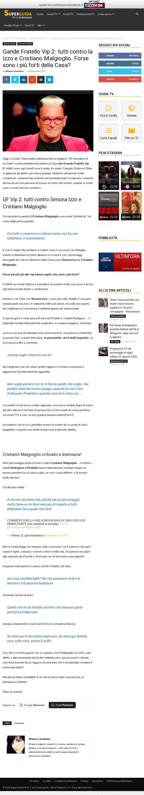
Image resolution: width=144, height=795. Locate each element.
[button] (136, 14)
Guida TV (52, 14)
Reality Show (11, 25)
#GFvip (63, 523)
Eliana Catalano (15, 71)
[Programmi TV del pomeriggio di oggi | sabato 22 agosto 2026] (103, 351)
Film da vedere (118, 316)
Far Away (115, 341)
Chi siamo (34, 781)
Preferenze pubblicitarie (119, 781)
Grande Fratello (37, 38)
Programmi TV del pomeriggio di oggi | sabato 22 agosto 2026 (123, 352)
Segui (135, 63)
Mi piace (134, 55)
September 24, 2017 (57, 535)
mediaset (19, 723)
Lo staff (47, 781)
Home (40, 14)
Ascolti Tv (68, 14)
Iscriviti (134, 79)
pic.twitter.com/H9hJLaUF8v (24, 527)
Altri (40, 25)
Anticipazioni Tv (85, 14)
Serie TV (29, 25)
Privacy (84, 781)
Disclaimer (97, 781)
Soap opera (104, 14)
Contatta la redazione (65, 781)
